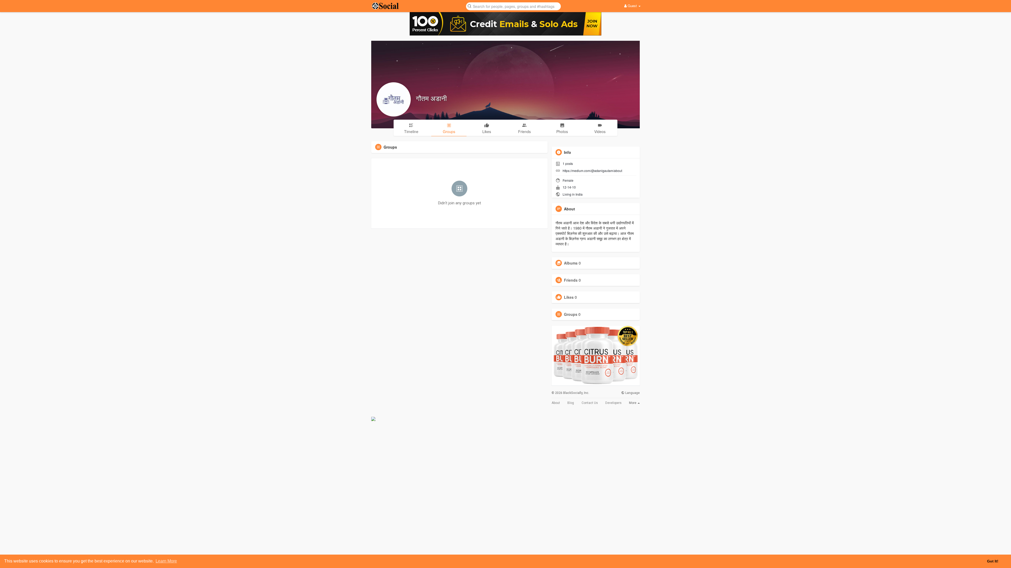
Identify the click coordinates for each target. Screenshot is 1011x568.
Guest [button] (632, 5)
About (556, 402)
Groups (570, 314)
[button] (513, 6)
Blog (570, 402)
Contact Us (590, 402)
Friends (571, 280)
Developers (613, 402)
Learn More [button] (166, 561)
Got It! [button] (992, 561)
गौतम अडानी (431, 98)
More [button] (633, 403)
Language (632, 392)
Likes (569, 297)
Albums (571, 263)
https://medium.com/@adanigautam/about (592, 170)
